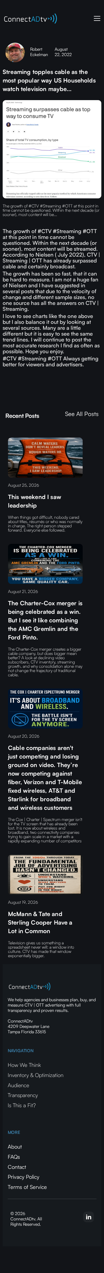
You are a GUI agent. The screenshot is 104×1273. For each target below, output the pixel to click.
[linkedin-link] (88, 1217)
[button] (96, 18)
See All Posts (82, 413)
